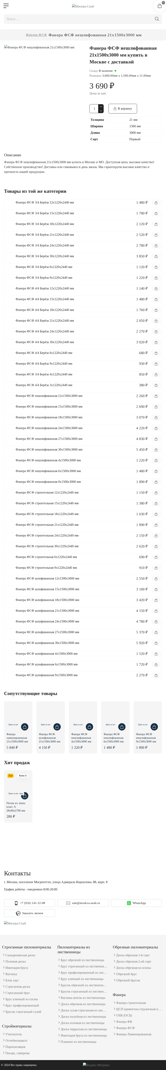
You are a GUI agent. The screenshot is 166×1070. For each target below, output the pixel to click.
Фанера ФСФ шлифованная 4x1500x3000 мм (47, 653)
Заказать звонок (32, 913)
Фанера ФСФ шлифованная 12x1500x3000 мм (47, 578)
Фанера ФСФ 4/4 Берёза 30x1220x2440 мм (45, 342)
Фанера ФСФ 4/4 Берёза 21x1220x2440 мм (45, 320)
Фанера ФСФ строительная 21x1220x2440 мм (47, 524)
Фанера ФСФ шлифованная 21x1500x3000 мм (47, 610)
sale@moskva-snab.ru (86, 903)
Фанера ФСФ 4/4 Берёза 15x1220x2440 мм (45, 299)
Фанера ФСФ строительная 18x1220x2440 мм (47, 514)
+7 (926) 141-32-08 (32, 903)
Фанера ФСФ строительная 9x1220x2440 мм (46, 567)
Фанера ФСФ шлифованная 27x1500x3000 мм (47, 632)
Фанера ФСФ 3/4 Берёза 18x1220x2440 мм (45, 224)
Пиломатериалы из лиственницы (73, 949)
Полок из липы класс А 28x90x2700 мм (15, 807)
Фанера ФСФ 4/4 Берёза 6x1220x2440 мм (44, 353)
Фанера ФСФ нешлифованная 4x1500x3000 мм (48, 460)
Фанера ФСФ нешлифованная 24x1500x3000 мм (49, 428)
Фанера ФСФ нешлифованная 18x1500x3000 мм (49, 417)
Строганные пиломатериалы (26, 947)
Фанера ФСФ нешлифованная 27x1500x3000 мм (49, 438)
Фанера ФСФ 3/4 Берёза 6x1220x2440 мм (44, 267)
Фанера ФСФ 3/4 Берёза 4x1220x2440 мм (44, 374)
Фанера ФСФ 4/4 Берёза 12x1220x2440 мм (45, 288)
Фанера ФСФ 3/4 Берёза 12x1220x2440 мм (45, 202)
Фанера (119, 994)
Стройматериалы (16, 1026)
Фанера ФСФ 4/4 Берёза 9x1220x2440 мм (44, 363)
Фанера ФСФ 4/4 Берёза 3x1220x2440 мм (44, 385)
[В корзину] (156, 202)
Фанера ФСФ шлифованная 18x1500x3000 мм (47, 600)
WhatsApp (139, 903)
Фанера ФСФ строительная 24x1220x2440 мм (47, 535)
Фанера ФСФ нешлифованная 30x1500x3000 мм (49, 449)
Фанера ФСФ (36, 34)
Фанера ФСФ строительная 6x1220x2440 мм (46, 557)
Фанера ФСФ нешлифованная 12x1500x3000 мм (49, 395)
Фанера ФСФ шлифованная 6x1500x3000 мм (47, 664)
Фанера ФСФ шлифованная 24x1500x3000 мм (47, 621)
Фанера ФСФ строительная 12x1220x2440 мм (47, 492)
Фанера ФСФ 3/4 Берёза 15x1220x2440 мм (45, 213)
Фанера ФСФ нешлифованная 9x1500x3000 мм (48, 481)
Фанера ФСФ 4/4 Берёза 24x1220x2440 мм (45, 331)
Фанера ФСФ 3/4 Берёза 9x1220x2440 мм (44, 277)
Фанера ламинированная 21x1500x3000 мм (17, 738)
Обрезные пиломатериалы (135, 947)
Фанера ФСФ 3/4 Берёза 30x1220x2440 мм (45, 256)
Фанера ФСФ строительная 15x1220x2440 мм (47, 503)
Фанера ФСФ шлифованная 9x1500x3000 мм (47, 675)
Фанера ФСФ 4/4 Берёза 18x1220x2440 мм (45, 310)
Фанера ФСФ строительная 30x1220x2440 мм (47, 546)
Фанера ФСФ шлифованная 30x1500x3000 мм (47, 643)
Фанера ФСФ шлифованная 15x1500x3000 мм (47, 589)
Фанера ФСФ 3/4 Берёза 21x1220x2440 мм (45, 234)
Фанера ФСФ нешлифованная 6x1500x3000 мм (48, 471)
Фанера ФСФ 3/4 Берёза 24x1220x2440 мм (45, 245)
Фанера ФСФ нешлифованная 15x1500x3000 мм (49, 406)
